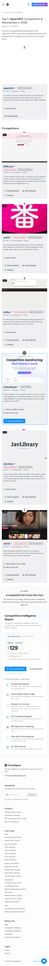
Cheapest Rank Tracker (13, 812)
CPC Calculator (10, 850)
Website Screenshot (12, 902)
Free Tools (9, 831)
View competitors (13, 191)
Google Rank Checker (12, 870)
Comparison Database (13, 928)
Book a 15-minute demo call (16, 775)
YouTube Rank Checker (13, 876)
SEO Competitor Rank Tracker (15, 818)
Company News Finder (13, 883)
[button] (28, 4)
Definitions (8, 934)
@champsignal (38, 961)
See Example (37, 669)
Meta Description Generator (15, 912)
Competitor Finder (11, 886)
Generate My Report (39, 4)
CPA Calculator (10, 847)
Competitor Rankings (12, 815)
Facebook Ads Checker (13, 837)
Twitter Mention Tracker (13, 899)
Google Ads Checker (12, 840)
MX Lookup (9, 892)
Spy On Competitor (12, 822)
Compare (10, 195)
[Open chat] (44, 961)
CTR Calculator (10, 857)
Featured (8, 355)
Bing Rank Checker (11, 867)
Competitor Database (13, 931)
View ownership (12, 116)
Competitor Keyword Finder (15, 909)
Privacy (7, 950)
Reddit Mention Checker (13, 895)
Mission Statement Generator (15, 889)
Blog (6, 925)
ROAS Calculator (11, 860)
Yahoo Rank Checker (12, 873)
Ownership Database (12, 937)
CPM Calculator (10, 853)
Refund (7, 953)
